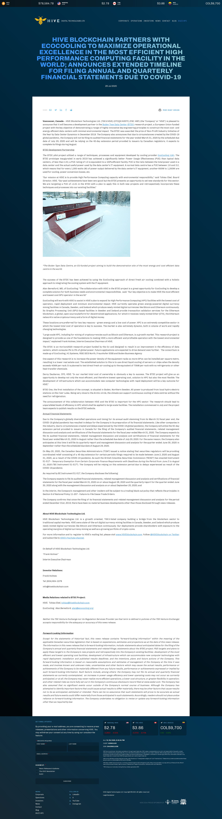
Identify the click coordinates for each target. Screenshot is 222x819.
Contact (166, 21)
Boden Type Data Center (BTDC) (118, 124)
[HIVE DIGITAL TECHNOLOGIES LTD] (60, 21)
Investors (149, 21)
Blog (174, 21)
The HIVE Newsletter (47, 771)
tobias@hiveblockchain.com (75, 603)
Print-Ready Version (171, 110)
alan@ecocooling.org (82, 608)
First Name (41, 744)
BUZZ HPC (182, 21)
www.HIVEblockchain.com (129, 534)
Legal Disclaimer (108, 795)
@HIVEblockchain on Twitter (164, 534)
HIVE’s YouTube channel (72, 538)
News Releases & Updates (49, 768)
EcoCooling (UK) (166, 155)
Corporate (124, 21)
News (157, 21)
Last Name (72, 744)
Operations (136, 21)
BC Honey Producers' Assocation (172, 802)
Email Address (43, 754)
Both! (41, 774)
